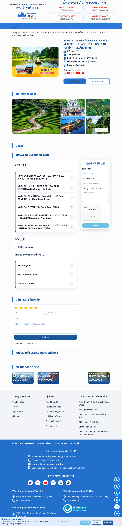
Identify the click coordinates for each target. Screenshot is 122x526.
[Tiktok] (68, 482)
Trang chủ (16, 32)
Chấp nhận (108, 522)
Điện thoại (87, 179)
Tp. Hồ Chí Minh (29, 32)
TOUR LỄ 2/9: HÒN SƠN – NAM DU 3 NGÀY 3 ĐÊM (21, 376)
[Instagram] (38, 482)
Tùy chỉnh (85, 522)
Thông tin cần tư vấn (91, 189)
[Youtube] (45, 482)
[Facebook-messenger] (60, 482)
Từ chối (96, 522)
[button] (75, 81)
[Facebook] (30, 482)
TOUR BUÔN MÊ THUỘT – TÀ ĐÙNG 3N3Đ (98, 376)
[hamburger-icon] (15, 26)
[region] (61, 521)
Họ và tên (86, 169)
